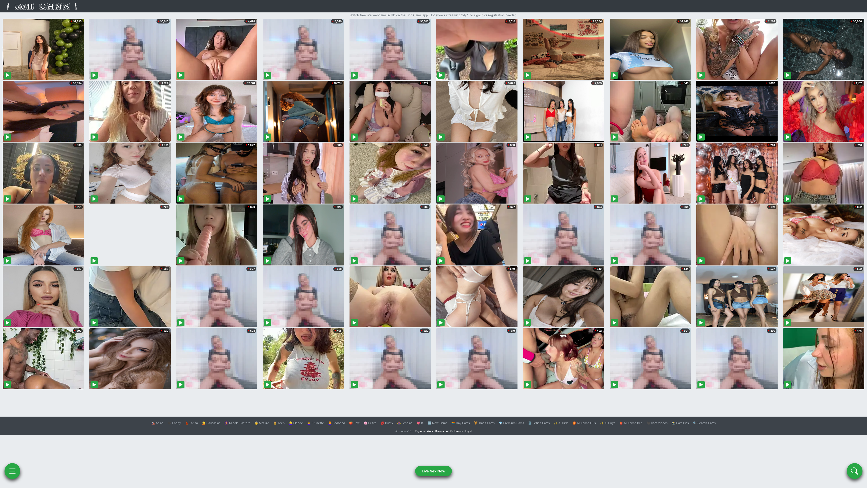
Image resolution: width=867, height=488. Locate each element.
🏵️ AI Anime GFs (584, 423)
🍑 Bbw (354, 423)
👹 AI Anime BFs (630, 423)
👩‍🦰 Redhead (336, 423)
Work (430, 431)
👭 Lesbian (405, 423)
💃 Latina (191, 423)
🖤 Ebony (174, 423)
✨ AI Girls (561, 423)
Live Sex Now (433, 471)
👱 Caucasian (211, 423)
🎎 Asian (157, 423)
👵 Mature (261, 423)
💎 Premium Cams (511, 423)
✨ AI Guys (607, 423)
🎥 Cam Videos (657, 423)
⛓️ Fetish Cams (539, 423)
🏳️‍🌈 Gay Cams (460, 423)
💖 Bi (420, 423)
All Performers (454, 431)
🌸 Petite (370, 423)
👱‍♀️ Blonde (296, 423)
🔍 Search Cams (704, 423)
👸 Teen (279, 423)
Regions (420, 431)
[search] (854, 471)
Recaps (439, 431)
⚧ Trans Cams (484, 423)
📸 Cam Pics (680, 423)
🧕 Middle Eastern (237, 423)
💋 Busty (387, 423)
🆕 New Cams (437, 423)
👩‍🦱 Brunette (315, 423)
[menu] (12, 471)
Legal (468, 431)
